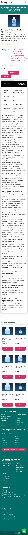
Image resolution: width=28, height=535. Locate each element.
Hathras (4, 438)
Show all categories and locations (14, 449)
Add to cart (14, 72)
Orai (15, 444)
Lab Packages (20, 415)
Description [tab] (7, 83)
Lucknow (4, 442)
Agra (3, 436)
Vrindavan (4, 440)
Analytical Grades (19, 53)
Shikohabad (5, 444)
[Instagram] (22, 533)
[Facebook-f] (16, 533)
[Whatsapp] (19, 533)
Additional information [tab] (21, 83)
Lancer (12, 65)
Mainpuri (16, 442)
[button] (21, 2)
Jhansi (16, 446)
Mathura (16, 438)
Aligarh (16, 440)
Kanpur (4, 446)
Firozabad (16, 436)
